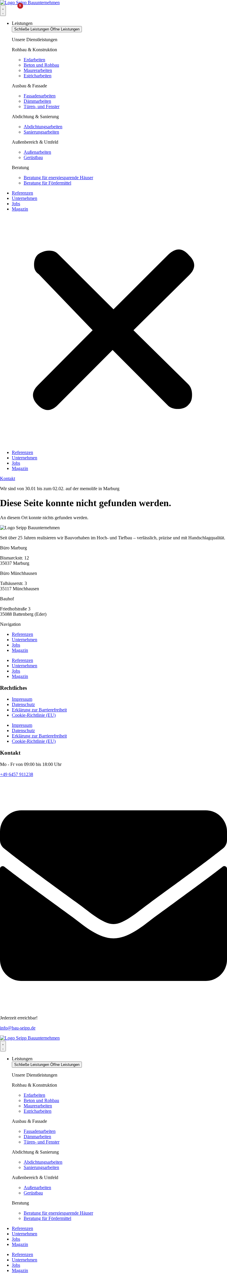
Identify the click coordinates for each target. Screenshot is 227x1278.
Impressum (22, 699)
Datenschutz (23, 704)
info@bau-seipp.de (17, 1027)
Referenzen (22, 192)
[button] (113, 331)
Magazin (20, 208)
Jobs (16, 203)
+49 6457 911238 (16, 774)
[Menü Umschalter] (3, 10)
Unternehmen (24, 198)
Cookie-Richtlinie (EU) (34, 715)
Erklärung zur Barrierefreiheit (39, 709)
